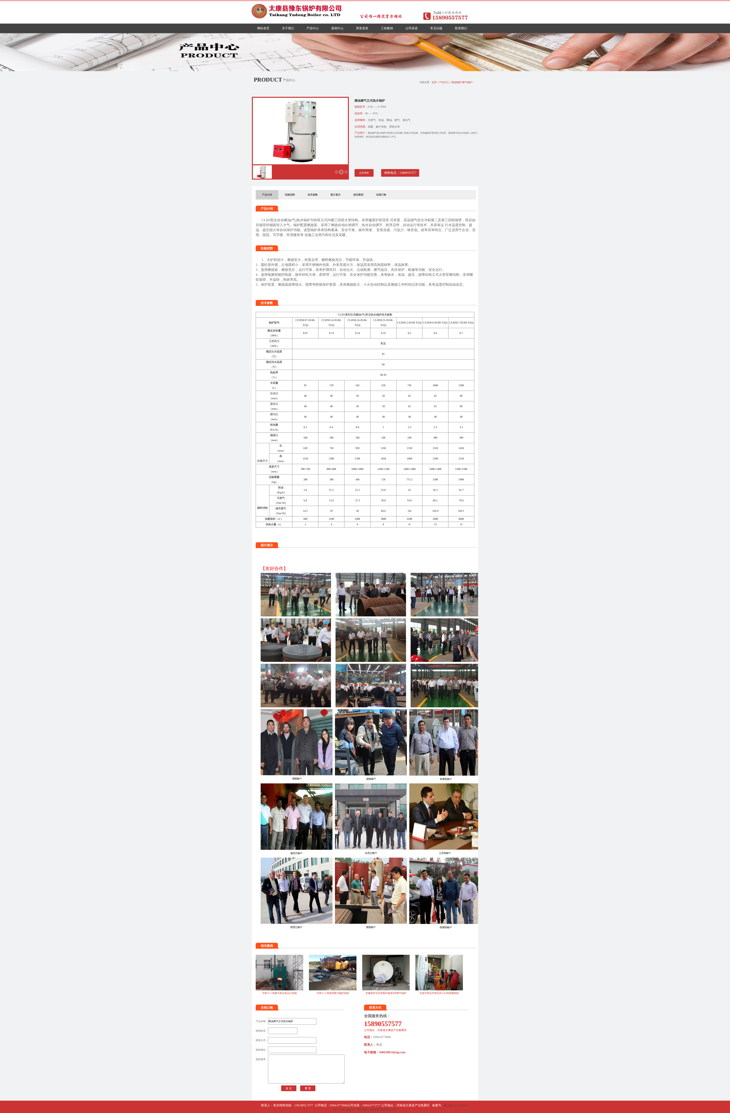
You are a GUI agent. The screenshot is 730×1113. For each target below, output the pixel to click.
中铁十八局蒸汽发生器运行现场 (279, 993)
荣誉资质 (362, 28)
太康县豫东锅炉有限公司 (383, 1109)
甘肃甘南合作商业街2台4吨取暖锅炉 (439, 993)
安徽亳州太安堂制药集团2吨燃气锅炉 (386, 993)
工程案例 (387, 28)
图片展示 (335, 194)
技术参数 (313, 194)
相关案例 (358, 194)
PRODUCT (268, 79)
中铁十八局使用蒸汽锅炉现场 (333, 993)
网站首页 (263, 28)
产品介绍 (267, 194)
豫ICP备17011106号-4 (455, 1105)
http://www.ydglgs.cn (344, 1109)
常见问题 (436, 28)
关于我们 (288, 28)
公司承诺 (411, 28)
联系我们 (461, 28)
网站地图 (362, 1109)
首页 (434, 82)
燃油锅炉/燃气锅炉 (461, 82)
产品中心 (313, 28)
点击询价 (364, 172)
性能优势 (290, 194)
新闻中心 (337, 28)
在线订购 (381, 194)
